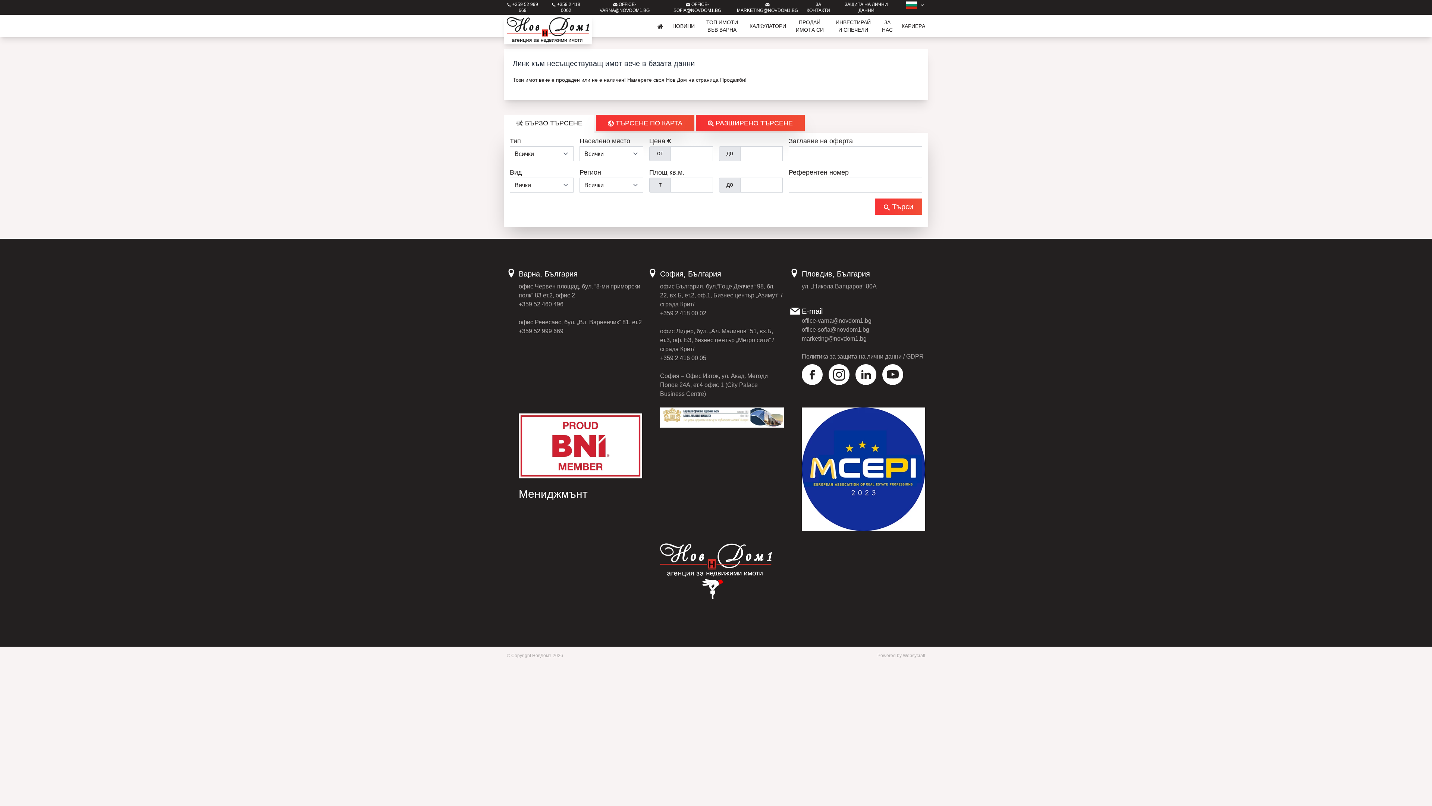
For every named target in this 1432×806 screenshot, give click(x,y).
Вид (516, 172)
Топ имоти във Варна (722, 26)
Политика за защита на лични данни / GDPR (863, 356)
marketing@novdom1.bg (834, 338)
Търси (901, 207)
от (660, 153)
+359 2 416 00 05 (683, 358)
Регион (590, 172)
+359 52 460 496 (541, 304)
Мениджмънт (553, 494)
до (729, 153)
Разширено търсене (753, 123)
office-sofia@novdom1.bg (835, 330)
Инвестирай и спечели (853, 26)
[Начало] (660, 26)
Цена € (660, 141)
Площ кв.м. (666, 172)
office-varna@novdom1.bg (837, 321)
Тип (515, 141)
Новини (683, 26)
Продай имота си (810, 26)
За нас (887, 26)
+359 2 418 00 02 (683, 313)
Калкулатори (768, 26)
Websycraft (914, 655)
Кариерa (913, 26)
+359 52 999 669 (541, 331)
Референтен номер (819, 172)
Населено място (605, 141)
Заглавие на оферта (821, 141)
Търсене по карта (648, 123)
